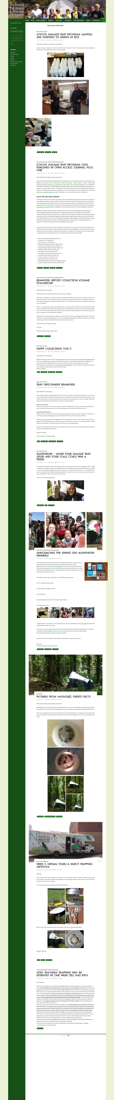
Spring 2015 (46, 861)
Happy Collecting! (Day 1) (54, 348)
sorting (55, 152)
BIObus (43, 960)
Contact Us (96, 20)
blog (47, 316)
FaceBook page (74, 423)
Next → (69, 1035)
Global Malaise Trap (50, 816)
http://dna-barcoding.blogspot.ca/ (46, 192)
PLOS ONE (46, 267)
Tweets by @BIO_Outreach (15, 23)
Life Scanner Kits (84, 623)
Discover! (59, 20)
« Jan (12, 44)
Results (50, 20)
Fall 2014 (12, 56)
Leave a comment (59, 40)
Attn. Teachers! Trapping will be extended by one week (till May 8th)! (62, 974)
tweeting (80, 359)
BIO (38, 372)
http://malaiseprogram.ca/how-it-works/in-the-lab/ (52, 633)
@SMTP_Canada (77, 318)
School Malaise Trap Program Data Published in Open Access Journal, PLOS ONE (65, 167)
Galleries (68, 20)
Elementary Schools (14, 54)
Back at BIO (39, 31)
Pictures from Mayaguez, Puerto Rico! (64, 696)
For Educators (78, 20)
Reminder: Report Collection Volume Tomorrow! (63, 282)
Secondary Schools (14, 63)
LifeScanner (48, 649)
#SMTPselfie (40, 505)
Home (27, 20)
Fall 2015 (45, 31)
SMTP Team (50, 40)
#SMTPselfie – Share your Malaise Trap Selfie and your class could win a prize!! (64, 456)
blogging (88, 359)
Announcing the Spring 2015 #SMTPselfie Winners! (65, 554)
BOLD (50, 631)
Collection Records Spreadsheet (63, 365)
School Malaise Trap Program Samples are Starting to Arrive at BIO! (64, 36)
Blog (32, 20)
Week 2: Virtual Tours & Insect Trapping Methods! (65, 865)
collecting (40, 336)
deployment (52, 372)
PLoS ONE (79, 233)
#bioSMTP (40, 267)
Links (88, 20)
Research (53, 267)
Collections (41, 152)
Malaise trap (52, 441)
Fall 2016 (12, 59)
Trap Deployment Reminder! (56, 384)
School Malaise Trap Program (55, 162)
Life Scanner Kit (59, 566)
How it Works (40, 20)
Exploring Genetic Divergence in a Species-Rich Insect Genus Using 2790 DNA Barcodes (61, 184)
